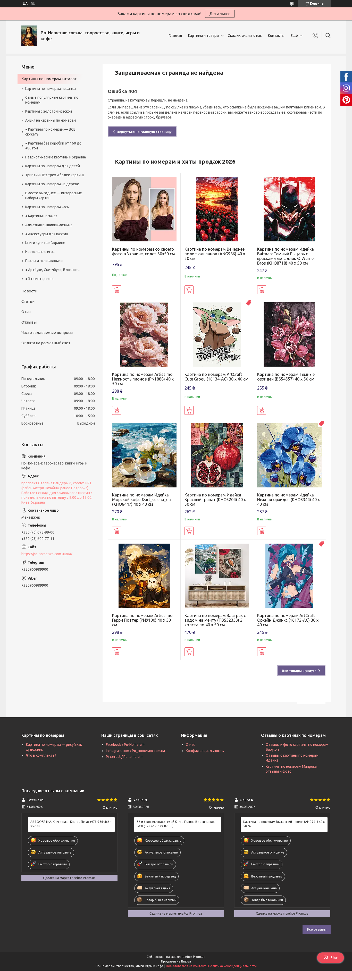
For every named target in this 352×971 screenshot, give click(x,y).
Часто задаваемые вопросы (47, 332)
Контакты (276, 35)
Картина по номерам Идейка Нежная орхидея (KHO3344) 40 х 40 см (288, 499)
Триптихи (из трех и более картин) (54, 175)
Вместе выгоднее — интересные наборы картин (53, 195)
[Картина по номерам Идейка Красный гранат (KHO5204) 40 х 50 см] (217, 455)
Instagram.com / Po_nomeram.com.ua (135, 751)
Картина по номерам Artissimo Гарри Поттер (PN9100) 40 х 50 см (142, 620)
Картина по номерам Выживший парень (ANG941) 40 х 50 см (284, 824)
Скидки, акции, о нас (245, 35)
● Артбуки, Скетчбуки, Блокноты (52, 270)
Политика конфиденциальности (232, 966)
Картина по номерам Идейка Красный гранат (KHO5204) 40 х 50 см (215, 499)
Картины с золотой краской (48, 111)
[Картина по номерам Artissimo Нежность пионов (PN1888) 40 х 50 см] (144, 334)
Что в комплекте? (41, 755)
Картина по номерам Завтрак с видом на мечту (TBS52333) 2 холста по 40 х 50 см (215, 620)
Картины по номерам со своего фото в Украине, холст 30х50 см (143, 251)
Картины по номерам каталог (49, 79)
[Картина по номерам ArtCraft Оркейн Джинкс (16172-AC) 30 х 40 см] (289, 575)
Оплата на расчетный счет (45, 343)
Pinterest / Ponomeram (124, 757)
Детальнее (219, 13)
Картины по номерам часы (47, 207)
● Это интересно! (39, 279)
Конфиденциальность (205, 751)
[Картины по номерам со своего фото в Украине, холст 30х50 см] (144, 209)
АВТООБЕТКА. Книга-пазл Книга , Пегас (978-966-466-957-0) (70, 824)
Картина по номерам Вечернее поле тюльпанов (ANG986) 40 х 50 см (215, 254)
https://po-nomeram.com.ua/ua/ (46, 554)
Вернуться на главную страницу (144, 131)
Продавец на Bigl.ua (176, 961)
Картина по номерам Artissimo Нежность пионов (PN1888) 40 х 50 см (143, 379)
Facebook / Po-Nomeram (125, 744)
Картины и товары (203, 35)
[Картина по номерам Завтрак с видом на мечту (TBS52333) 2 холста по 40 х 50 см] (217, 575)
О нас (26, 311)
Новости (29, 291)
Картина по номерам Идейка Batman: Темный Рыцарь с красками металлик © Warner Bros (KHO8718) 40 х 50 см (286, 256)
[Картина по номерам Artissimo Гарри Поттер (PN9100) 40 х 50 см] (144, 575)
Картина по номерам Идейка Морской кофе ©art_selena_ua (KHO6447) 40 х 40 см (141, 499)
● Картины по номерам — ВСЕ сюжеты (50, 131)
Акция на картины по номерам (50, 120)
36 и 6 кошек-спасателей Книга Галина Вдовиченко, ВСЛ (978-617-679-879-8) (176, 824)
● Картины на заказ (41, 216)
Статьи (28, 301)
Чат (334, 958)
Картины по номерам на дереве (52, 184)
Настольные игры (40, 252)
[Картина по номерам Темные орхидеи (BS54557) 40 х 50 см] (289, 334)
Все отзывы (316, 929)
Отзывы (29, 322)
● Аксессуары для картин (46, 234)
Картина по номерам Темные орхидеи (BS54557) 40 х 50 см (286, 376)
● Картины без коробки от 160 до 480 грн (53, 145)
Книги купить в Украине (45, 243)
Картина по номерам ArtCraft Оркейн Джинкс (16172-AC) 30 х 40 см (288, 620)
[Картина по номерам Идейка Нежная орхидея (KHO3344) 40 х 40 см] (289, 455)
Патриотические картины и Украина (55, 157)
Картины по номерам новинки (50, 89)
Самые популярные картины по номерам (51, 99)
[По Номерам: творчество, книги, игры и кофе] (29, 36)
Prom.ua (199, 956)
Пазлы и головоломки (44, 261)
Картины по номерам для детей (52, 166)
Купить (116, 289)
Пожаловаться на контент (186, 966)
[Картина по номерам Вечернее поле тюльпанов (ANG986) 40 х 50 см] (217, 209)
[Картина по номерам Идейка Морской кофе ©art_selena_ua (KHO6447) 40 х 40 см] (144, 455)
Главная (175, 35)
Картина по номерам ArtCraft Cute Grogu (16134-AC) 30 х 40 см (216, 376)
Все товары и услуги (299, 670)
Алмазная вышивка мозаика (48, 225)
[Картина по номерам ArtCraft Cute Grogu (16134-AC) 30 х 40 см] (217, 334)
